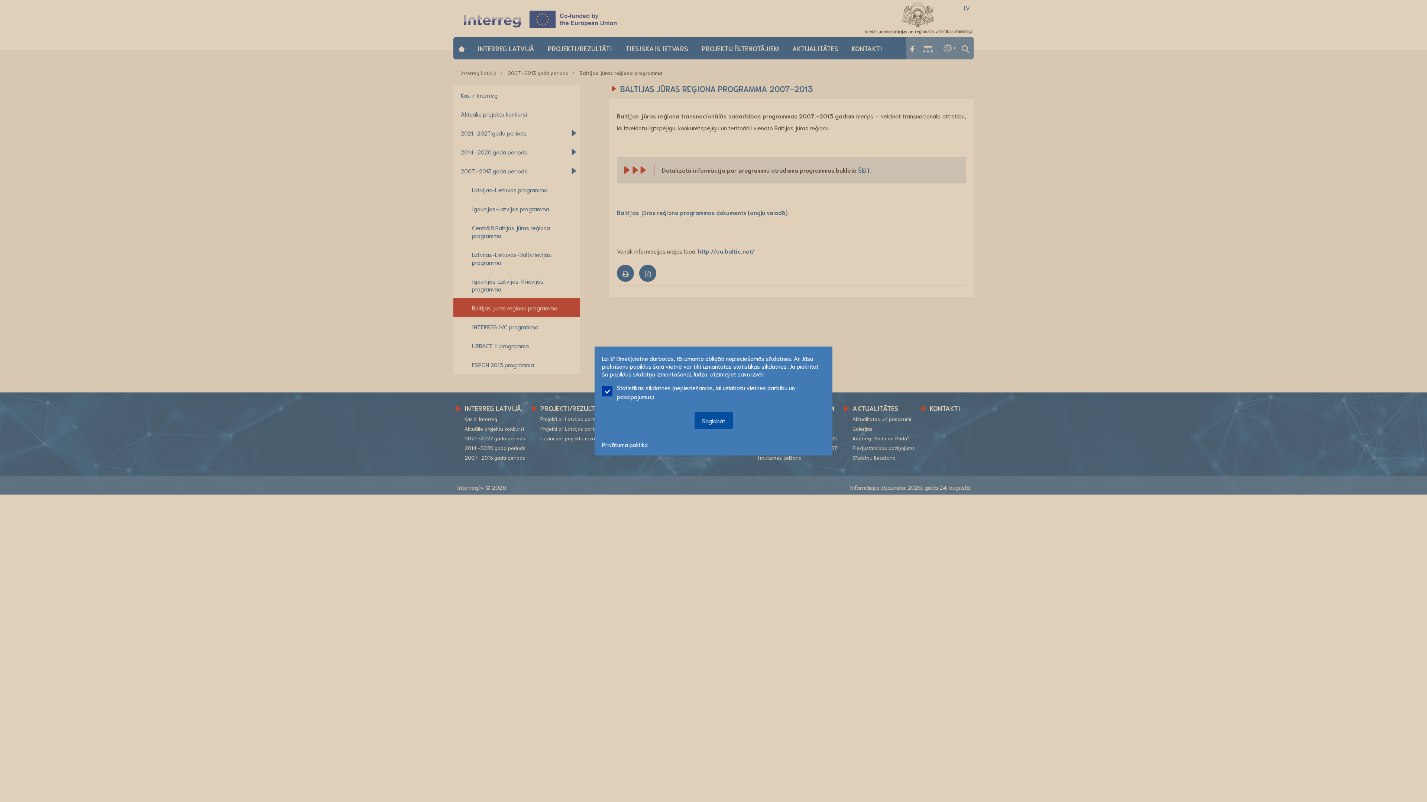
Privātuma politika (625, 444)
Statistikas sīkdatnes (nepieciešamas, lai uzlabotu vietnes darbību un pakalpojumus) (706, 392)
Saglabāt (713, 420)
